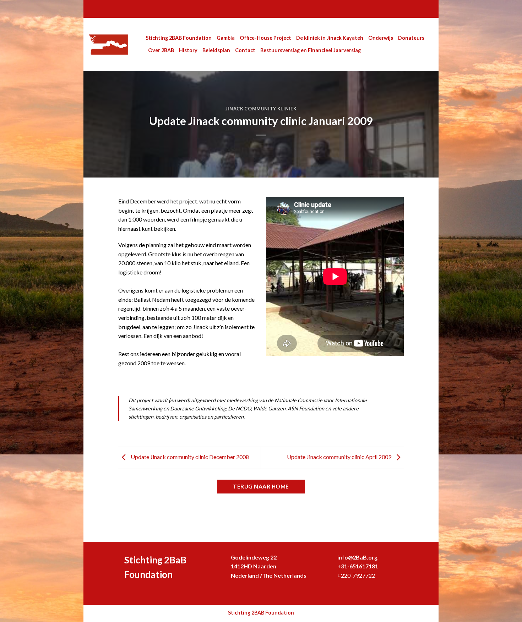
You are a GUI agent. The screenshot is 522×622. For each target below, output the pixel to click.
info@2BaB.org (357, 557)
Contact (245, 50)
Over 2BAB (161, 50)
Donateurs (411, 38)
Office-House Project (265, 38)
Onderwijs (380, 38)
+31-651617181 (357, 566)
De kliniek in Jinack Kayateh (329, 38)
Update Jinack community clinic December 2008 (189, 457)
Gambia (226, 38)
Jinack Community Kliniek (261, 108)
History (188, 50)
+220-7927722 (356, 575)
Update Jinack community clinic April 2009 (339, 457)
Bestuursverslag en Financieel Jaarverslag (310, 50)
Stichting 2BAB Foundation (179, 38)
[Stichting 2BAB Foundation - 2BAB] (112, 44)
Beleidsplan (216, 50)
